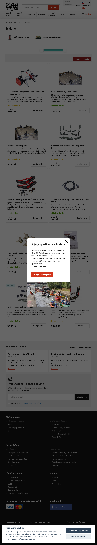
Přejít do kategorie (42, 274)
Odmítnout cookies (78, 536)
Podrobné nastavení (28, 539)
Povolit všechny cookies (78, 531)
